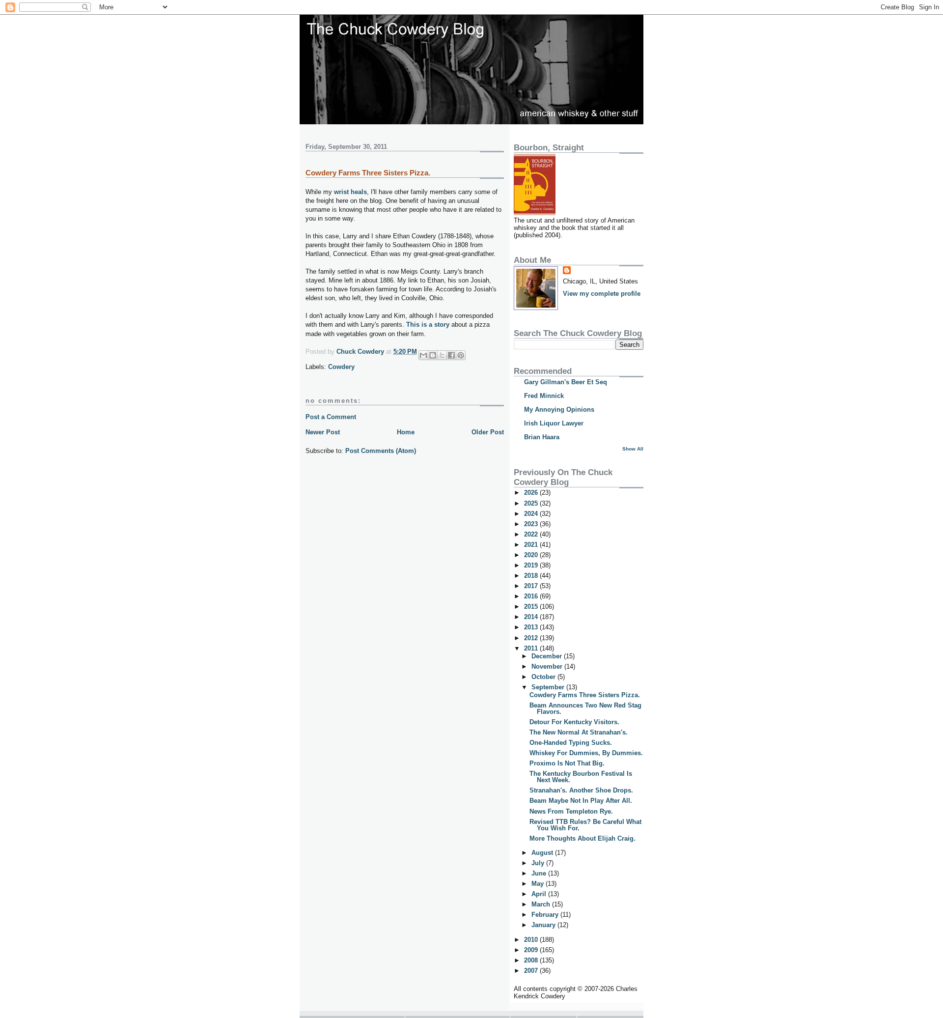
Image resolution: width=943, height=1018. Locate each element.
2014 (532, 617)
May (538, 883)
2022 (532, 534)
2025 (532, 503)
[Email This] (423, 355)
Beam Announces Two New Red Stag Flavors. (585, 708)
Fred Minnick (544, 395)
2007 (532, 970)
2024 (532, 513)
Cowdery (341, 366)
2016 (532, 596)
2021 (532, 544)
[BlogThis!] (433, 355)
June (539, 873)
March (541, 904)
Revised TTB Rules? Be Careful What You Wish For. (585, 825)
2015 (532, 606)
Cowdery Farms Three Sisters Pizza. (584, 695)
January (544, 925)
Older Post (488, 432)
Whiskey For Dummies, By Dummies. (586, 753)
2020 (532, 555)
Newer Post (322, 432)
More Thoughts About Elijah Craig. (582, 838)
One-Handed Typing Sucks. (570, 742)
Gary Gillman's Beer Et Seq (565, 382)
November (547, 666)
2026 (532, 492)
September (548, 687)
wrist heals (350, 192)
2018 (532, 575)
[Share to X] (442, 355)
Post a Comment (330, 417)
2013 (532, 627)
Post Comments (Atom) (380, 450)
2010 (532, 939)
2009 (532, 950)
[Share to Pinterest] (461, 355)
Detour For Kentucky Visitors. (574, 722)
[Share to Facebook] (451, 355)
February (545, 914)
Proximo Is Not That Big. (567, 763)
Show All (632, 449)
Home (406, 432)
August (543, 852)
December (547, 656)
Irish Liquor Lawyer (553, 423)
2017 (532, 586)
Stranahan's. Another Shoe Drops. (581, 790)
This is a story (427, 324)
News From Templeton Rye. (571, 811)
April (539, 894)
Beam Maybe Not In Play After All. (580, 800)
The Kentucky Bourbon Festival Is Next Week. (580, 777)
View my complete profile (601, 293)
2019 (532, 565)
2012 (532, 638)
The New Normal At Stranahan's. (578, 732)
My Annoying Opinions (559, 409)
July (538, 863)
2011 (532, 648)
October (544, 676)
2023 (532, 524)
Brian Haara (541, 437)
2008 (532, 960)
